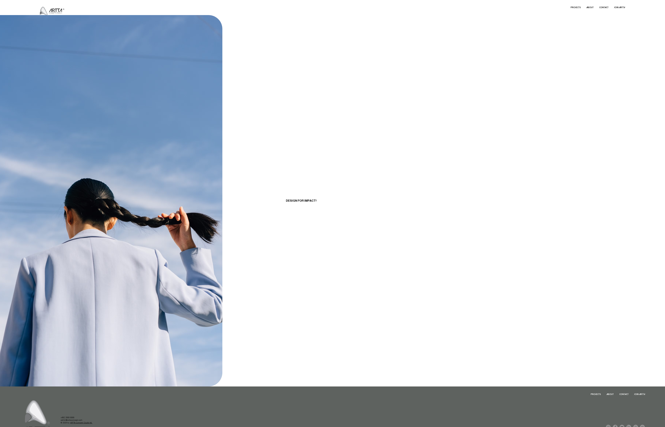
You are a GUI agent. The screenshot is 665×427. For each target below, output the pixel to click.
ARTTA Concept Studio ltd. (81, 422)
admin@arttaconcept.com (71, 420)
